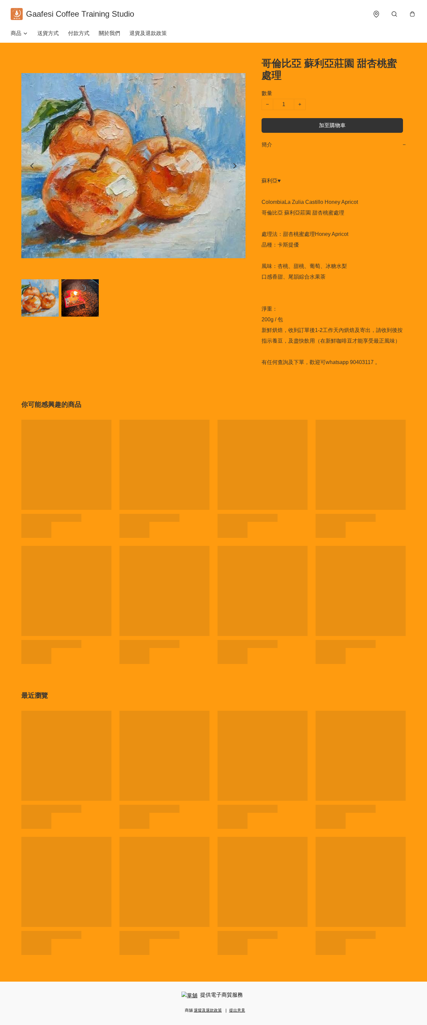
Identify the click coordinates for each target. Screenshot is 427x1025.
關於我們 (109, 33)
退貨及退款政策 (148, 33)
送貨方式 (48, 33)
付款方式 (78, 33)
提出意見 (237, 1010)
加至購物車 (332, 125)
